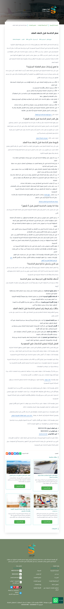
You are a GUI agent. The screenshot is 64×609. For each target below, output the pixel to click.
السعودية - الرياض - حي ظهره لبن (14, 582)
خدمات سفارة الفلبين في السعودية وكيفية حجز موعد (46, 510)
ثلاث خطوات (47, 380)
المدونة (39, 571)
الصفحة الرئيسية (54, 25)
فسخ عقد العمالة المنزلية (42, 138)
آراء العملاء (38, 574)
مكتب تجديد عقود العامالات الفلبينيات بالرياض (21, 415)
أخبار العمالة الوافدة (42, 25)
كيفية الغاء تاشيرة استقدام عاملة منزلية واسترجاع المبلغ (47, 476)
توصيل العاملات (37, 581)
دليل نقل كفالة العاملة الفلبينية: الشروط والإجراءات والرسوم (20, 510)
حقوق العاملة (47, 195)
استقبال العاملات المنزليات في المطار (51, 589)
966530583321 (15, 574)
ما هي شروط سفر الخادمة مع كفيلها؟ (43, 115)
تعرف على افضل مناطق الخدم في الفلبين (19, 475)
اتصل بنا (57, 578)
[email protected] (43, 434)
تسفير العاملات (32, 25)
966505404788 (15, 571)
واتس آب (61, 600)
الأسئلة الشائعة (37, 588)
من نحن (57, 574)
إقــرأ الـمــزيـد (47, 488)
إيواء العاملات (38, 585)
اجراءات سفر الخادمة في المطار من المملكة (48, 202)
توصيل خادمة (55, 585)
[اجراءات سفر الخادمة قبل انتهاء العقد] (32, 551)
